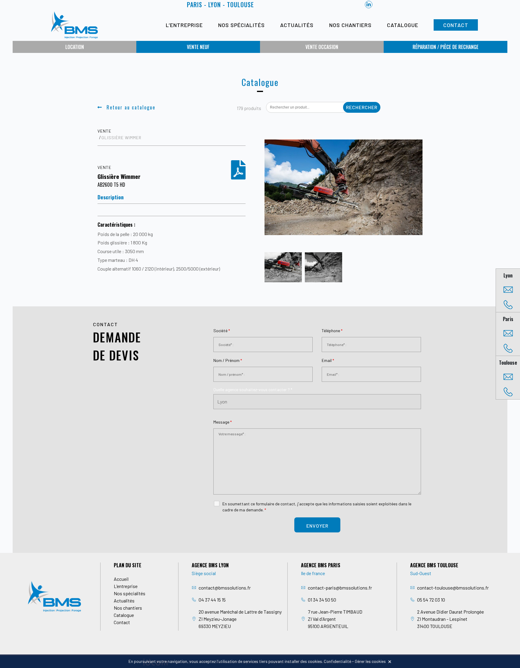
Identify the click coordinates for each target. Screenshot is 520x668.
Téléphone (332, 330)
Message (222, 421)
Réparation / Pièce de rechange (445, 47)
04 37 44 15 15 (212, 599)
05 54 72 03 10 (431, 599)
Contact (455, 25)
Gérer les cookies (370, 661)
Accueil (121, 579)
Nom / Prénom (227, 360)
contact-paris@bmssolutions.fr (340, 587)
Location (74, 47)
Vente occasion (321, 47)
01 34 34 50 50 (322, 599)
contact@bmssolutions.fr (225, 587)
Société (221, 330)
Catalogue (402, 25)
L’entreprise (184, 25)
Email (328, 360)
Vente (104, 130)
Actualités (297, 25)
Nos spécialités (241, 25)
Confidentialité (337, 661)
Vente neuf (198, 47)
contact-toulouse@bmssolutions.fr (453, 587)
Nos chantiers (350, 25)
